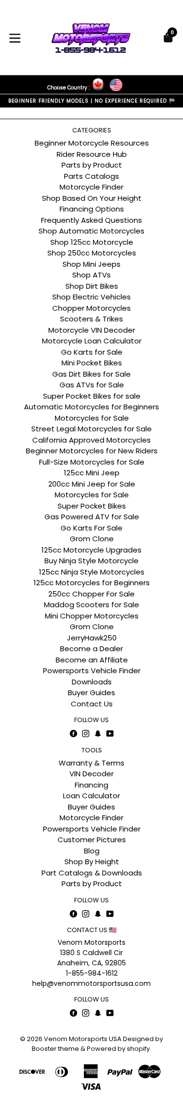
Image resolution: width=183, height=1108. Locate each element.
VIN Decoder (91, 773)
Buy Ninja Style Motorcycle (91, 560)
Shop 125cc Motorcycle (91, 242)
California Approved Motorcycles (91, 440)
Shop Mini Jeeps (91, 264)
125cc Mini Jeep (92, 473)
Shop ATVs (91, 275)
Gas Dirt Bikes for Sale (91, 374)
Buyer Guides (91, 692)
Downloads (92, 682)
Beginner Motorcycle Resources (92, 143)
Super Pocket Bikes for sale (92, 396)
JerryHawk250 (92, 638)
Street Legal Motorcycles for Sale (91, 429)
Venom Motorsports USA (83, 1039)
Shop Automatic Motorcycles (91, 231)
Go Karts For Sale (91, 528)
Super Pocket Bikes (92, 506)
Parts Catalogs (91, 176)
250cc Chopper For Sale (91, 594)
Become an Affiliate (92, 660)
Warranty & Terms (91, 763)
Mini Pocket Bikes (91, 363)
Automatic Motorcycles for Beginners (91, 407)
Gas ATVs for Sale (92, 385)
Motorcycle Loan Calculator (92, 341)
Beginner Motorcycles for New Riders (92, 451)
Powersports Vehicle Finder (92, 670)
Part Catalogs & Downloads (91, 873)
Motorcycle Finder (91, 187)
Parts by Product (91, 165)
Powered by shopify (118, 1048)
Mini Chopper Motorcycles (92, 616)
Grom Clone (92, 538)
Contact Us (92, 704)
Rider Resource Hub (92, 154)
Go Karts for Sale (91, 352)
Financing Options (92, 209)
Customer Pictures (92, 839)
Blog (92, 851)
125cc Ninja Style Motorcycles (91, 572)
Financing (91, 785)
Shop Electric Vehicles (91, 297)
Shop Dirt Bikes (91, 286)
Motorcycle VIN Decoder (91, 330)
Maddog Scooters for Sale (91, 604)
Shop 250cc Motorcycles (91, 253)
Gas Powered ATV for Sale (91, 516)
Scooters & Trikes (91, 319)
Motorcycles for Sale (92, 418)
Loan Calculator (91, 795)
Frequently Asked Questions (91, 220)
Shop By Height (91, 861)
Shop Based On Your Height (92, 198)
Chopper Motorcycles (91, 308)
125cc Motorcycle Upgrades (91, 550)
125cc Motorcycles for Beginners (92, 582)
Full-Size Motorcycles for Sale (91, 462)
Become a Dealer (91, 648)
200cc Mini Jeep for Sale (91, 484)
